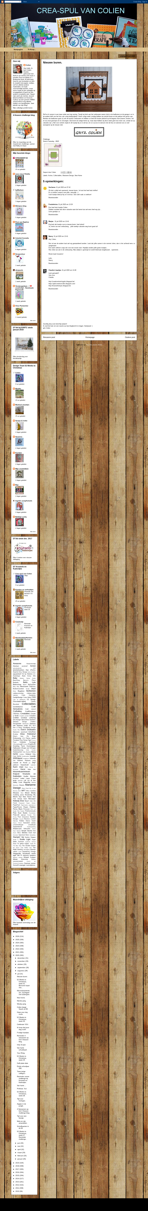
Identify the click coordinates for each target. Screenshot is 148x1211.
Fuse (14, 742)
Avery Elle (31, 676)
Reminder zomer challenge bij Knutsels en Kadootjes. (23, 1079)
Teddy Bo (33, 843)
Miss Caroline (31, 791)
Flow (21, 740)
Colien (28, 65)
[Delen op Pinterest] (70, 172)
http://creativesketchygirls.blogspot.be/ (62, 281)
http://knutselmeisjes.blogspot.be (60, 286)
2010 (17, 1191)
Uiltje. (26, 575)
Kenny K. (32, 767)
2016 (17, 1172)
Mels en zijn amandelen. (22, 1122)
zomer (33, 863)
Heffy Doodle (31, 750)
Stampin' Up (18, 837)
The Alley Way (17, 845)
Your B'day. (21, 1053)
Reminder (27, 639)
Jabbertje (32, 758)
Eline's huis (18, 736)
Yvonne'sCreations (18, 863)
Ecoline (15, 734)
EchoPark (32, 732)
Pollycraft (16, 815)
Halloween (17, 748)
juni (18, 1143)
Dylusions (16, 732)
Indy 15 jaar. (21, 1045)
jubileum (15, 765)
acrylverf (25, 666)
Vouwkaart (26, 853)
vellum (15, 851)
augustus (21, 971)
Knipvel (16, 774)
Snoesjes (15, 835)
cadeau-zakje (31, 693)
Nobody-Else (18, 801)
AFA (34, 668)
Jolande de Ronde (20, 763)
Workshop (24, 859)
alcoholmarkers (18, 670)
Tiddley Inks (28, 847)
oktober (20, 964)
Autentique (16, 676)
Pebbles (33, 807)
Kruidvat (15, 778)
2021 (17, 952)
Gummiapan (31, 746)
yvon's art (31, 861)
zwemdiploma (30, 865)
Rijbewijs (15, 821)
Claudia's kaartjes (55, 270)
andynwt (78, 1206)
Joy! (34, 762)
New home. (21, 998)
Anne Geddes (32, 672)
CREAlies (16, 714)
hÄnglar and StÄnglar (28, 748)
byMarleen (19, 190)
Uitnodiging (26, 849)
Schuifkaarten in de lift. (23, 1127)
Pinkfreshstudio (30, 811)
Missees (16, 793)
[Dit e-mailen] (62, 172)
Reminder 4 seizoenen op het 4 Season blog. (23, 1038)
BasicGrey (16, 680)
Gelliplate (23, 742)
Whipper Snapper (30, 857)
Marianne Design (68, 175)
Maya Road (25, 788)
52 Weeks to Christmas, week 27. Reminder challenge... (22, 1135)
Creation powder (24, 715)
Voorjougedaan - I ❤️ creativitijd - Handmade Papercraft (24, 288)
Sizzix (14, 832)
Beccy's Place (29, 680)
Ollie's (31, 801)
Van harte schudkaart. (22, 1049)
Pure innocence (23, 817)
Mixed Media (30, 793)
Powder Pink (31, 815)
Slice (19, 833)
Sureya (34, 841)
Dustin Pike (16, 729)
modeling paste (18, 795)
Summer (21, 841)
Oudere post (130, 337)
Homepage (90, 337)
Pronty (15, 817)
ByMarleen (31, 691)
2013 (17, 1182)
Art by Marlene (27, 674)
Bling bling (16, 686)
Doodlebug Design (29, 727)
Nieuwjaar (32, 799)
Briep (14, 691)
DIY (30, 725)
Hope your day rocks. (22, 1013)
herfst (15, 754)
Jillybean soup (30, 760)
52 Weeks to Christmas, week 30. (22, 1019)
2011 (17, 1188)
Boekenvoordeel (18, 689)
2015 (17, 1175)
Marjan (51, 221)
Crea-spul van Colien (23, 574)
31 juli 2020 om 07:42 (63, 187)
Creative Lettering (28, 718)
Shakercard (17, 829)
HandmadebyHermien (23, 638)
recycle (21, 819)
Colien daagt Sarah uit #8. (22, 1008)
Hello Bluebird (27, 752)
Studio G (15, 839)
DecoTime (25, 720)
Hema (33, 752)
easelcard (24, 732)
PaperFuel (16, 805)
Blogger (99, 1206)
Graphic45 (32, 744)
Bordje (27, 688)
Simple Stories (26, 831)
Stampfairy (33, 835)
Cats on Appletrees (19, 699)
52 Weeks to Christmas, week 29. (22, 1058)
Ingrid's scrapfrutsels (23, 501)
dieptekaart (25, 723)
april (19, 1149)
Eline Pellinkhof (28, 734)
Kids (29, 769)
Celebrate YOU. (23, 1024)
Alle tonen (33, 320)
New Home (78, 175)
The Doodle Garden (29, 846)
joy (29, 762)
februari (20, 1156)
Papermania (24, 805)
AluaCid (15, 672)
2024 (17, 943)
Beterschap (17, 684)
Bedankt (15, 682)
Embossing (17, 738)
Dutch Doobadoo (28, 730)
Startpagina (18, 49)
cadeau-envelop (18, 693)
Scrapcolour (20, 254)
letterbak (20, 780)
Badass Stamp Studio (28, 678)
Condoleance (18, 707)
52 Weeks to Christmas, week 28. (22, 1094)
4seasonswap (31, 663)
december (21, 958)
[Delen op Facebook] (68, 172)
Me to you (32, 788)
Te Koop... (32, 49)
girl (21, 744)
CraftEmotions (30, 711)
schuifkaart (32, 825)
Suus (14, 843)
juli (18, 974)
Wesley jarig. (21, 1004)
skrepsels (19, 270)
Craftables (17, 711)
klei (34, 769)
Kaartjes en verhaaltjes (24, 590)
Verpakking (26, 851)
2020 (17, 955)
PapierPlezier (17, 807)
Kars (26, 767)
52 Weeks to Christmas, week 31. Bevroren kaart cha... (23, 983)
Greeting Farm (19, 746)
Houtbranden (25, 756)
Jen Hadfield (18, 760)
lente (15, 780)
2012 (17, 1185)
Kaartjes (18, 453)
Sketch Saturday (48, 141)
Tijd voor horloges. (21, 1100)
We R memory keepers (26, 855)
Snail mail (32, 833)
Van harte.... (21, 1085)
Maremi (21, 785)
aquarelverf (17, 674)
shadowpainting (31, 826)
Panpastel (21, 803)
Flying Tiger (27, 740)
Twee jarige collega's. (21, 1072)
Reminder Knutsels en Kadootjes (28, 626)
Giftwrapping (16, 744)
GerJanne (52, 187)
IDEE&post (17, 758)
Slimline (24, 833)
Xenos (33, 859)
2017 (17, 1169)
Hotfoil (19, 756)
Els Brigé (31, 736)
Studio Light (25, 839)
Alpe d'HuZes (31, 670)
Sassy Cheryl (17, 823)
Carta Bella (27, 697)
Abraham (16, 666)
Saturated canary (29, 823)
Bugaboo (21, 691)
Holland (28, 754)
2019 (17, 1163)
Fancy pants (31, 738)
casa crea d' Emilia (22, 174)
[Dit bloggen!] (64, 172)
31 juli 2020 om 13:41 (62, 221)
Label (22, 778)
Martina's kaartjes (22, 405)
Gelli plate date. (22, 1063)
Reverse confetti (30, 819)
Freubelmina (53, 204)
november (21, 961)
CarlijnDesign (18, 697)
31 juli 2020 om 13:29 (65, 204)
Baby (15, 678)
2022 (17, 949)
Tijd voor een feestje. (21, 1117)
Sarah (34, 821)
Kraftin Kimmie (30, 776)
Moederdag (28, 795)
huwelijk (33, 756)
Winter (15, 859)
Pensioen (26, 809)
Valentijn (33, 849)
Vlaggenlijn (17, 853)
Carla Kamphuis (29, 695)
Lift (25, 780)
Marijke (18, 389)
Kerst (23, 769)
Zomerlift (16, 865)
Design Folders (29, 722)
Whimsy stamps (18, 857)
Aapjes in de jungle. (21, 1105)
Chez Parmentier (21, 306)
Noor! (27, 801)
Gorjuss (25, 744)
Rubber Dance (24, 821)
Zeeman (27, 863)
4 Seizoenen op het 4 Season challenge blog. (23, 1111)
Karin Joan (18, 767)
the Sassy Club (18, 847)
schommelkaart (18, 825)
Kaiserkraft (25, 765)
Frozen (34, 740)
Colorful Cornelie (22, 238)
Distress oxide (22, 725)
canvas (15, 695)
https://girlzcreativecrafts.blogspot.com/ (62, 284)
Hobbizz (22, 754)
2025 (17, 939)
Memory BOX (17, 791)
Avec (24, 676)
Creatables (25, 713)
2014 (17, 1178)
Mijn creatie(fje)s (22, 469)
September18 (17, 827)
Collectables (57, 175)
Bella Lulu (29, 682)
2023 (17, 946)
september (21, 967)
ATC (34, 674)
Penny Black (17, 809)
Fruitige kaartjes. (23, 1032)
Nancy (51, 236)
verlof (19, 851)
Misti (22, 793)
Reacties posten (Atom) (94, 345)
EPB (23, 738)
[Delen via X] (66, 172)
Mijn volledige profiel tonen (22, 108)
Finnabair (16, 740)
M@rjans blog (20, 206)
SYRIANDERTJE (21, 158)
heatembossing (18, 750)
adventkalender (17, 668)
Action (50, 175)
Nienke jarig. (21, 1001)
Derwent (15, 722)
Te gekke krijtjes (23, 843)
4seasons (17, 663)
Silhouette (26, 829)
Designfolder (17, 723)
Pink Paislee (21, 811)
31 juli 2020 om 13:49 (69, 270)
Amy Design (23, 672)
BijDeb (24, 684)
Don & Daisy (17, 727)
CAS (34, 697)
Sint (34, 831)
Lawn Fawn (31, 778)
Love (20, 782)
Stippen (33, 837)
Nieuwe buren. (22, 976)
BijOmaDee (32, 684)
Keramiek (15, 769)
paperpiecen (32, 805)
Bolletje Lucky (21, 517)
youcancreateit (18, 861)
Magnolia (26, 782)
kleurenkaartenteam (21, 771)
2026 (17, 936)
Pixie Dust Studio (20, 813)
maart (19, 1152)
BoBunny (32, 686)
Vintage (33, 851)
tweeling (20, 849)
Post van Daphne (22, 222)
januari (20, 1159)
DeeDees (32, 720)
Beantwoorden (53, 197)
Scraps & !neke (21, 421)
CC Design (31, 699)
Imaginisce (26, 758)
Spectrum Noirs (24, 835)
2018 (17, 1166)
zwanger (22, 865)
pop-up (23, 815)
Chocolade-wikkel (19, 701)
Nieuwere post (49, 337)
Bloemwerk (24, 686)
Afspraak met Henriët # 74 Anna (28, 593)
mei (19, 1146)
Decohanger (17, 720)
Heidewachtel (17, 752)
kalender (33, 765)
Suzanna (18, 437)
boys (33, 688)
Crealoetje (19, 622)
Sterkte (27, 837)
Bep (16, 485)
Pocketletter (32, 813)
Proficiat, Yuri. (22, 1089)
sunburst (27, 841)
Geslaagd (32, 742)
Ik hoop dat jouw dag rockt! (23, 1028)
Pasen (25, 807)
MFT (23, 791)
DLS (34, 725)
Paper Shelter (31, 803)
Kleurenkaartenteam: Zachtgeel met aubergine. (23, 992)
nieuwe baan (22, 799)
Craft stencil (30, 709)
